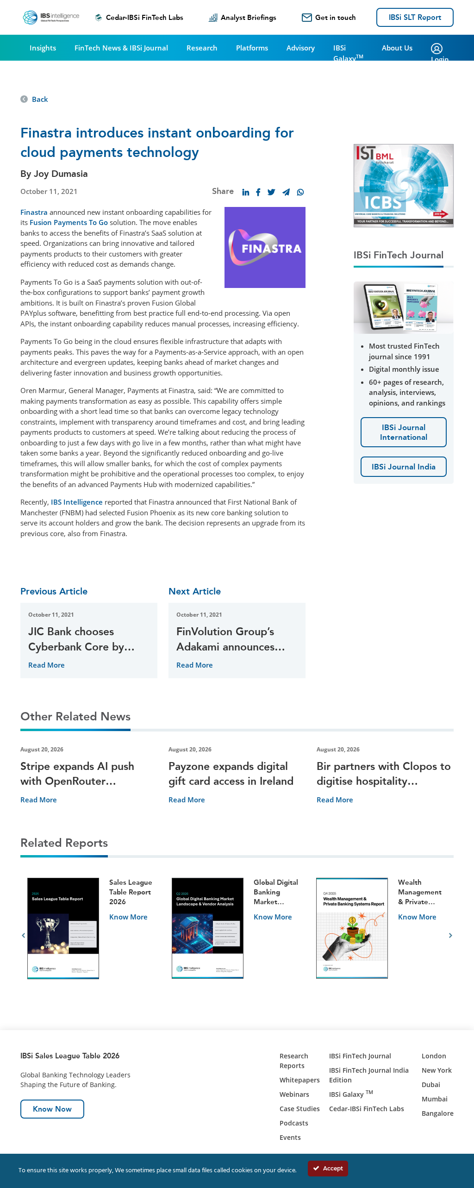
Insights (43, 47)
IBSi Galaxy (348, 53)
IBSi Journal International (403, 432)
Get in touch (335, 17)
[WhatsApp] (300, 192)
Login (440, 59)
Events (290, 1137)
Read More (46, 664)
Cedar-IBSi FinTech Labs (144, 17)
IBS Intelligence (77, 501)
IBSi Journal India (404, 466)
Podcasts (294, 1123)
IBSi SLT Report (415, 17)
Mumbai (435, 1098)
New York (437, 1070)
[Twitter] (271, 192)
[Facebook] (258, 192)
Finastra (34, 212)
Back (40, 99)
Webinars (294, 1094)
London (434, 1055)
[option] (92, 936)
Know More (128, 916)
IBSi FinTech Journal (360, 1055)
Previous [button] (23, 935)
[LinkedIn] (246, 192)
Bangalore (438, 1113)
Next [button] (451, 935)
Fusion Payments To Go (69, 222)
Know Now (52, 1109)
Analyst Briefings (248, 17)
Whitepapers (300, 1079)
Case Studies (300, 1108)
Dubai (431, 1084)
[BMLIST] (403, 184)
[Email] (286, 192)
